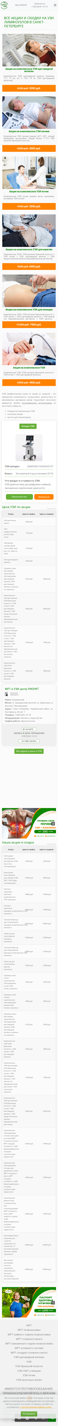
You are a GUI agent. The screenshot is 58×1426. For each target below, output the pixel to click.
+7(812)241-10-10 (40, 6)
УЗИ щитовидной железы (29, 1357)
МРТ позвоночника (29, 1329)
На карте (29, 729)
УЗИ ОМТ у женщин (29, 1370)
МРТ (29, 1325)
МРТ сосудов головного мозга (29, 1352)
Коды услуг (51, 509)
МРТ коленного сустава (29, 1348)
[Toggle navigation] (55, 5)
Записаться (39, 3)
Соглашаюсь (29, 1414)
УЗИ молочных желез (29, 1379)
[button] (5, 823)
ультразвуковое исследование (37, 403)
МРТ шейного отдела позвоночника (29, 1334)
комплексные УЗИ (26, 411)
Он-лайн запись (29, 741)
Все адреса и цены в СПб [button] (29, 751)
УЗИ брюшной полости (29, 1366)
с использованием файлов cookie (35, 1407)
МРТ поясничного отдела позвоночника (29, 1343)
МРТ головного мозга (29, 1339)
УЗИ (29, 1361)
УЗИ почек (29, 1375)
